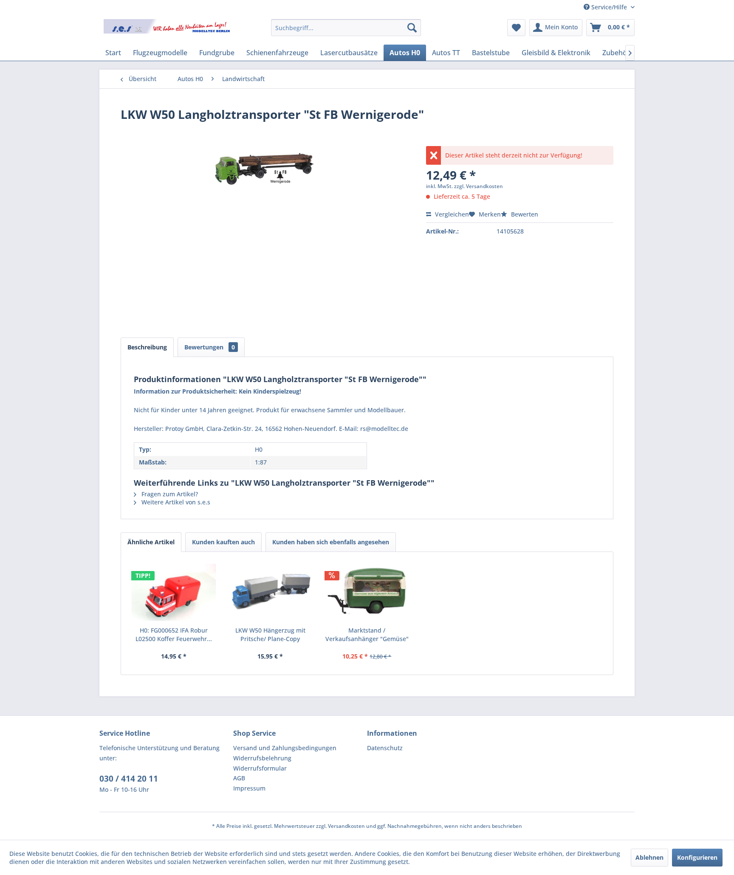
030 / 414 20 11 (128, 778)
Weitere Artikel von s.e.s (175, 502)
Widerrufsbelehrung (262, 758)
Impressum (249, 788)
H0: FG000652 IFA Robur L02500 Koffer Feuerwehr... (174, 634)
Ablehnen (649, 857)
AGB (239, 778)
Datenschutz (385, 748)
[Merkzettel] (516, 27)
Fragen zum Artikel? (169, 494)
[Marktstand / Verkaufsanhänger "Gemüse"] (367, 592)
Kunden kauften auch (223, 542)
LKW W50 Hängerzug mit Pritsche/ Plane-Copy (270, 634)
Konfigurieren (697, 857)
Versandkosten (346, 826)
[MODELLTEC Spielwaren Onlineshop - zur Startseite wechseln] (168, 29)
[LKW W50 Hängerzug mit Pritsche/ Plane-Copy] (271, 592)
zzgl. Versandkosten (478, 186)
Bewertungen (209, 347)
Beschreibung (147, 347)
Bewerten (523, 214)
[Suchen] (412, 27)
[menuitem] (346, 27)
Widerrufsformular (260, 768)
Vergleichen (451, 214)
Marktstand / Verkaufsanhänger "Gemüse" (367, 634)
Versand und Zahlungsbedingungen (284, 748)
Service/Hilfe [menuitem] (609, 7)
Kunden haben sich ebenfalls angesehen (330, 542)
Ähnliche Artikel (151, 542)
